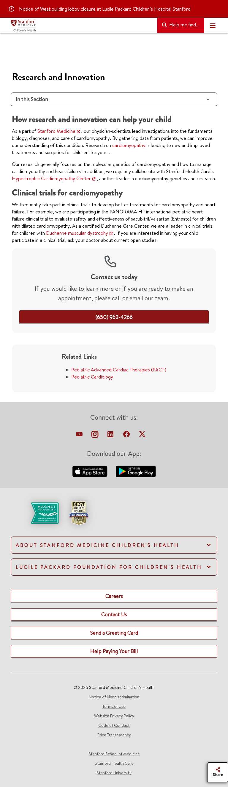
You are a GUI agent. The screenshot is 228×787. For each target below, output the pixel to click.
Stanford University (114, 773)
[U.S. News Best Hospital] (79, 512)
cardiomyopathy (128, 145)
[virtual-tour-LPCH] (79, 435)
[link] (114, 317)
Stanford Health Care (114, 763)
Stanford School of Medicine (114, 754)
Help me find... (184, 24)
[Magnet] (35, 512)
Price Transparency (114, 735)
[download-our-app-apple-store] (90, 470)
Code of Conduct (114, 725)
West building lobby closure (68, 9)
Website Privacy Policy (114, 716)
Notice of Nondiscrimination (114, 697)
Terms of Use (114, 706)
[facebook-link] (127, 435)
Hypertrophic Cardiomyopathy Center (51, 178)
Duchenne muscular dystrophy (77, 233)
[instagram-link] (95, 435)
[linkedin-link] (111, 435)
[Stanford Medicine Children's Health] (82, 25)
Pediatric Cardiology (92, 376)
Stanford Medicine (56, 131)
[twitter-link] (142, 435)
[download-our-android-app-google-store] (136, 470)
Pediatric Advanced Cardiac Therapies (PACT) (118, 369)
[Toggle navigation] (212, 25)
